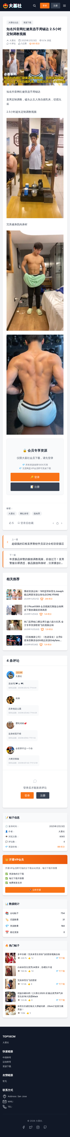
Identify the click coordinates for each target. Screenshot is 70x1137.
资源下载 (27, 22)
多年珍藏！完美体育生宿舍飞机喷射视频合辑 (39, 954)
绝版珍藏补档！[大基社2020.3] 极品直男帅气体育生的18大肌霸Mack (40, 995)
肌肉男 (37, 513)
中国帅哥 (7, 1057)
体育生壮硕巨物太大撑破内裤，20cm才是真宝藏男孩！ (40, 1008)
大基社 (12, 40)
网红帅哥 (24, 513)
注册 (55, 5)
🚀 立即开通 (35, 890)
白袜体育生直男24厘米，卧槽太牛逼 (35, 967)
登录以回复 (12, 688)
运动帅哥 (7, 1061)
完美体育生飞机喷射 (27, 980)
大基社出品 (13, 22)
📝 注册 (35, 486)
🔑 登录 (35, 477)
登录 (45, 5)
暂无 (5, 1081)
